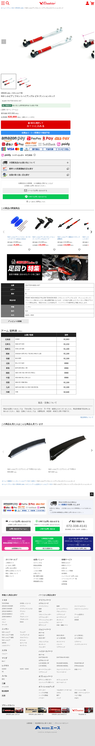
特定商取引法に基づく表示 (43, 723)
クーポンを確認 (38, 579)
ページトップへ (92, 494)
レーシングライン (62, 609)
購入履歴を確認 (38, 576)
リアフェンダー (43, 617)
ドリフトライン (43, 606)
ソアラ (22, 614)
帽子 (58, 695)
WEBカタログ (66, 563)
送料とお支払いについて (13, 571)
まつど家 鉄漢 (61, 638)
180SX (4, 643)
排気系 (76, 620)
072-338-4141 (76, 526)
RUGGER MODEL (62, 663)
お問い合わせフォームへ (18, 529)
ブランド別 (10, 8)
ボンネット (60, 620)
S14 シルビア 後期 (7, 637)
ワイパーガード (61, 672)
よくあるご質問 (10, 565)
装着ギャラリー (66, 565)
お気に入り (36, 573)
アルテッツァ (24, 616)
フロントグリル (43, 641)
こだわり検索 (37, 571)
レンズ (76, 617)
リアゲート (77, 641)
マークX (4, 624)
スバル (4, 676)
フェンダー (42, 647)
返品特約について (86, 417)
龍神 (58, 606)
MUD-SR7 (42, 638)
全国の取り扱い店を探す (19, 175)
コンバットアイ (43, 622)
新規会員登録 (37, 565)
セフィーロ (23, 643)
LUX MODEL (43, 666)
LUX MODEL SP (44, 663)
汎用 (3, 696)
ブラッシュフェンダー (46, 620)
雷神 (40, 611)
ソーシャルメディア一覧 (69, 579)
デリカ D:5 (5, 687)
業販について (10, 576)
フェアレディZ (24, 635)
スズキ (4, 650)
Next (91, 41)
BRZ (3, 679)
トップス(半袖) (43, 692)
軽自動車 (5, 691)
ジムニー (4, 653)
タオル (59, 692)
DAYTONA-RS (43, 657)
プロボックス (24, 619)
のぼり (76, 698)
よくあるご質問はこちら (37, 201)
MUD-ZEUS (60, 635)
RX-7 (3, 661)
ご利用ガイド (10, 563)
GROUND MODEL (62, 666)
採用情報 (64, 584)
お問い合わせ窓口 (11, 568)
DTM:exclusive (79, 666)
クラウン (22, 606)
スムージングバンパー (64, 669)
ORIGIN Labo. (19, 8)
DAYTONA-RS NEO (63, 657)
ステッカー (42, 690)
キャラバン (23, 645)
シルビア (23, 481)
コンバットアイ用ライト (46, 682)
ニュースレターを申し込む (78, 548)
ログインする (37, 563)
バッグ (59, 698)
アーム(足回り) (79, 614)
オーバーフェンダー (45, 669)
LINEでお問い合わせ (47, 529)
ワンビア (22, 632)
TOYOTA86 (5, 603)
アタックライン (61, 611)
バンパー (59, 644)
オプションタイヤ (62, 680)
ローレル (22, 640)
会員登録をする (16, 548)
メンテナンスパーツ (80, 644)
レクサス (5, 666)
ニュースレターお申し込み (70, 576)
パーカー (41, 698)
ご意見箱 (64, 581)
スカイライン (24, 637)
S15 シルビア (6, 632)
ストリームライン (80, 606)
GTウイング (42, 625)
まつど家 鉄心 (78, 635)
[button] (3, 231)
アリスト (22, 611)
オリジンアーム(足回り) (33, 484)
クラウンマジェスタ (26, 609)
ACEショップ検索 (67, 571)
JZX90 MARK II (6, 616)
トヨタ (4, 600)
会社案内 (64, 573)
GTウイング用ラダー (45, 680)
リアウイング (61, 614)
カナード (59, 622)
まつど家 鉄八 (78, 638)
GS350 (4, 669)
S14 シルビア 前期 (7, 635)
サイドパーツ (61, 641)
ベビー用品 (77, 695)
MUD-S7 (41, 635)
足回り (33, 481)
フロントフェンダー (45, 614)
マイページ (36, 568)
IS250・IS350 (24, 669)
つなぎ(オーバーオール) (64, 690)
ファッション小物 (80, 690)
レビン (4, 619)
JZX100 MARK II (7, 614)
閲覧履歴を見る (38, 581)
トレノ (4, 622)
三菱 (3, 683)
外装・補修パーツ (62, 625)
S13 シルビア (6, 640)
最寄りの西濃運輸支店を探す (21, 169)
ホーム (3, 8)
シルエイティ (6, 645)
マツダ (4, 658)
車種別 (10, 481)
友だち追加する (47, 548)
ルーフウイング (61, 617)
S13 (28, 481)
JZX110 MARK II (7, 611)
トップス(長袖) (43, 695)
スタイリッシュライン (81, 609)
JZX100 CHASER (7, 606)
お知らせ (64, 568)
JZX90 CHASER (7, 609)
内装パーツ (77, 669)
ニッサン (16, 481)
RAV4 (22, 622)
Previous (3, 41)
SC (3, 671)
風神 (40, 609)
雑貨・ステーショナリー (82, 692)
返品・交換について (12, 573)
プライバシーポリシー (61, 723)
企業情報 (29, 723)
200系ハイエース (25, 603)
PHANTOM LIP (79, 663)
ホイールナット (61, 682)
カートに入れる (36, 124)
